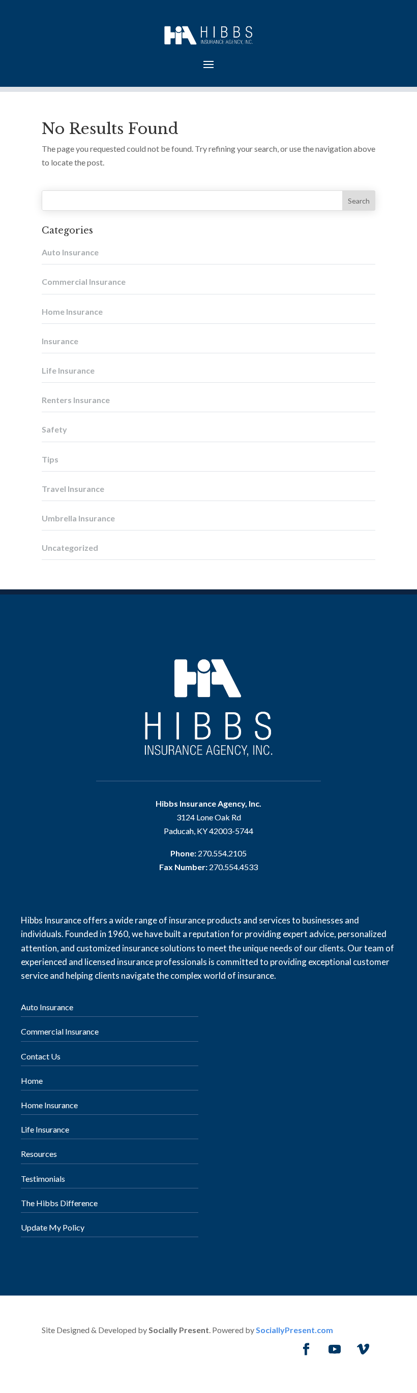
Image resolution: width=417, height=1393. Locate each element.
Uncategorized (70, 547)
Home (32, 1080)
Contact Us (41, 1056)
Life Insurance (68, 370)
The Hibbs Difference (59, 1203)
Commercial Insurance (84, 281)
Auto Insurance (70, 252)
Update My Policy (52, 1227)
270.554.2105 (222, 853)
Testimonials (43, 1178)
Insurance (60, 341)
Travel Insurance (73, 488)
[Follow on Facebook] (306, 1349)
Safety (54, 429)
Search (359, 200)
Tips (50, 459)
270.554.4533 (233, 867)
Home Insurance (72, 311)
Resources (39, 1153)
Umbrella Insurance (78, 518)
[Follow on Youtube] (334, 1349)
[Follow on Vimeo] (363, 1349)
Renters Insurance (76, 400)
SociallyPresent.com (294, 1330)
